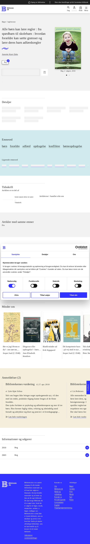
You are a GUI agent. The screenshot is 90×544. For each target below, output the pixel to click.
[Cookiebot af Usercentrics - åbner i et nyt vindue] (77, 247)
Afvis (16, 295)
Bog (5, 62)
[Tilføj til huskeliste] (44, 72)
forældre (15, 146)
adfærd (26, 146)
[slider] (67, 49)
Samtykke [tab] (16, 254)
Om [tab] (74, 254)
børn (4, 146)
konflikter (54, 146)
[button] (45, 447)
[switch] (34, 286)
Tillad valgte (45, 295)
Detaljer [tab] (45, 254)
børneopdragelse (72, 146)
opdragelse (39, 146)
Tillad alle (73, 295)
